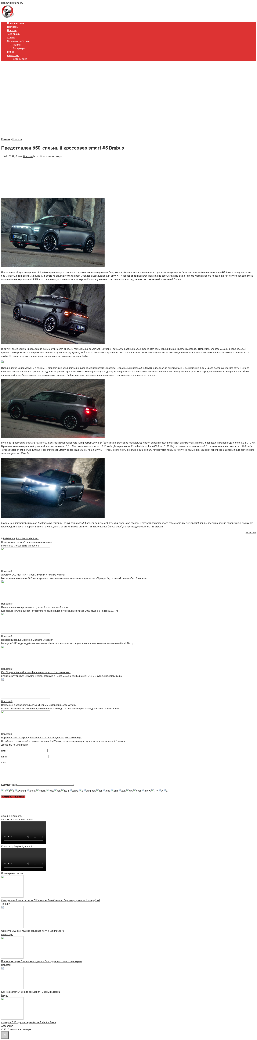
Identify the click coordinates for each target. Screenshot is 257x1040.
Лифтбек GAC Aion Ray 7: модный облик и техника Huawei (33, 574)
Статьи (11, 37)
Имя (4, 750)
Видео (10, 51)
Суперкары (19, 48)
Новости (12, 30)
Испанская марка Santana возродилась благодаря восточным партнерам (41, 961)
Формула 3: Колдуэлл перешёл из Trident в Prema (28, 1022)
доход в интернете (11, 816)
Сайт (3, 762)
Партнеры (12, 26)
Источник (251, 532)
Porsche (20, 538)
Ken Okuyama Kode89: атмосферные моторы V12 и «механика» (35, 672)
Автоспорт (13, 55)
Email (4, 756)
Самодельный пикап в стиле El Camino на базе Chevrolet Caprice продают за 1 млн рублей (50, 900)
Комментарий (9, 784)
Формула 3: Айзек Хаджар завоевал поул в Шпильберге (32, 930)
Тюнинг (17, 44)
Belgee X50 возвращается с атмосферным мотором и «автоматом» (38, 705)
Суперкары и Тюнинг (18, 41)
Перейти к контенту (12, 2)
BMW (6, 538)
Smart (35, 538)
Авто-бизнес (20, 59)
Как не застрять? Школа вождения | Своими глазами (30, 991)
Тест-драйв (13, 34)
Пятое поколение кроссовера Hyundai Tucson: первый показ (34, 607)
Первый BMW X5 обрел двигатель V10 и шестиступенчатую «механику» (41, 737)
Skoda (28, 538)
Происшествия (15, 23)
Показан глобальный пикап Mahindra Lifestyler (27, 639)
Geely (12, 538)
